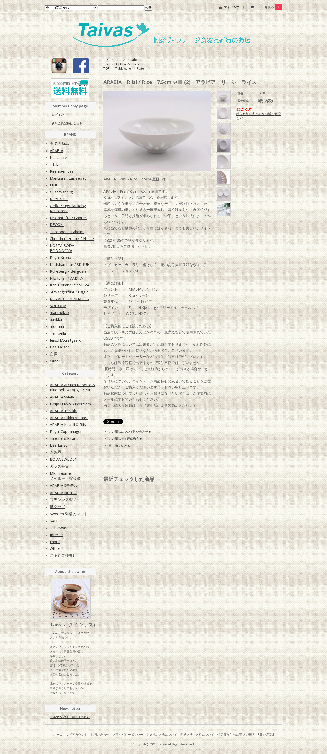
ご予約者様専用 (63, 555)
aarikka (56, 319)
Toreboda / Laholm (67, 231)
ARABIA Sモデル (64, 485)
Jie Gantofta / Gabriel (68, 217)
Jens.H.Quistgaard (65, 340)
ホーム (58, 734)
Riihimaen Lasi (62, 171)
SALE (54, 520)
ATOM (269, 734)
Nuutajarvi (59, 157)
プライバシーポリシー (127, 734)
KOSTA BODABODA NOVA (62, 248)
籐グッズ (57, 506)
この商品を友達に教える (125, 438)
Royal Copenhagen (66, 431)
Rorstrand (59, 198)
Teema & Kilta (62, 438)
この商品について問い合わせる (130, 431)
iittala (54, 164)
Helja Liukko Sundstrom (70, 403)
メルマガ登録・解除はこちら (70, 717)
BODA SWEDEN (63, 459)
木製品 (55, 452)
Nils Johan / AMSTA (66, 278)
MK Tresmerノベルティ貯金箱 (65, 476)
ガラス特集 (59, 466)
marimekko (59, 312)
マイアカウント (234, 7)
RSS (260, 734)
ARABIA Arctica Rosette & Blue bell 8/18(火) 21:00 (72, 387)
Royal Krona (60, 257)
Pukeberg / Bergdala (68, 271)
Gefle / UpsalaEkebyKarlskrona (68, 208)
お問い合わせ (100, 734)
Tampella (58, 333)
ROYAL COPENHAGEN (69, 298)
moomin (57, 326)
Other (135, 60)
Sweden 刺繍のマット (69, 513)
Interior (56, 534)
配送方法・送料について (197, 734)
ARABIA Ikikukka (63, 492)
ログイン (58, 114)
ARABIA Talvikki (63, 410)
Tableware (123, 68)
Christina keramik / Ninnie (72, 238)
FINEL (55, 184)
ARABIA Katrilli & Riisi (130, 64)
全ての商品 (59, 143)
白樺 (53, 353)
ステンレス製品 (63, 499)
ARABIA (120, 60)
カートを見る (268, 7)
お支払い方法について (161, 734)
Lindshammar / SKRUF (69, 264)
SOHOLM (58, 305)
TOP (106, 60)
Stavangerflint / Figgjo (69, 291)
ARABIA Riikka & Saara (69, 417)
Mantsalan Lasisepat (68, 178)
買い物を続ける (119, 446)
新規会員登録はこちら (67, 123)
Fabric (55, 541)
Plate (140, 68)
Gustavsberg (61, 191)
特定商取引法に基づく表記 (235, 734)
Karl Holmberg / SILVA (69, 284)
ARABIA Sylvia (62, 396)
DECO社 (57, 224)
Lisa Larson (60, 346)
